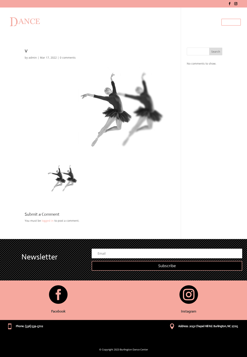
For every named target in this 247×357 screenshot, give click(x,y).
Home (118, 22)
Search (215, 51)
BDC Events (209, 22)
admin (33, 57)
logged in (48, 220)
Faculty (143, 22)
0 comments (68, 57)
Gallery (193, 22)
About (130, 22)
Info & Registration (168, 22)
